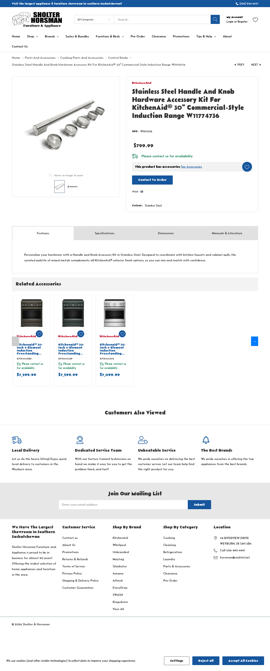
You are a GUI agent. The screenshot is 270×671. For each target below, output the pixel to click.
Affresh (118, 580)
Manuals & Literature (227, 233)
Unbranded (121, 552)
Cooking (169, 537)
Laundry (169, 559)
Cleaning (169, 545)
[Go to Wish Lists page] (255, 19)
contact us (160, 156)
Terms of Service (73, 566)
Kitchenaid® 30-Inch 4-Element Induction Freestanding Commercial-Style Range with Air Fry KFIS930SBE (31, 349)
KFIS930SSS (107, 358)
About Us (68, 545)
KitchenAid (120, 537)
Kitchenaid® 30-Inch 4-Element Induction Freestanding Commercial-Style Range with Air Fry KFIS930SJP (72, 349)
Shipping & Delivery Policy (80, 580)
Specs (104, 233)
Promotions (70, 552)
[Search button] (215, 19)
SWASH (118, 594)
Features (43, 233)
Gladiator (120, 566)
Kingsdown (120, 602)
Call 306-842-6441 (232, 550)
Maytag (118, 559)
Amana (118, 573)
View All (118, 609)
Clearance (170, 573)
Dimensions (166, 233)
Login (230, 21)
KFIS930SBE (24, 358)
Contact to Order (152, 180)
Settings (176, 661)
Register (242, 21)
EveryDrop (120, 587)
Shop (30, 36)
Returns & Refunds (75, 559)
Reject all (205, 661)
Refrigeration (172, 552)
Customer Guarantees (77, 587)
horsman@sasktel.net (235, 557)
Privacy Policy (72, 573)
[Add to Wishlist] (247, 167)
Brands (50, 36)
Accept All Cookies (243, 661)
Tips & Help (204, 36)
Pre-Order (170, 580)
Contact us (70, 537)
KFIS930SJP (65, 358)
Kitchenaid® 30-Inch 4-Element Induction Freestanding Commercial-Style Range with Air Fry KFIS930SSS (114, 349)
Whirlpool (119, 545)
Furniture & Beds (108, 36)
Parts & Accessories (176, 566)
